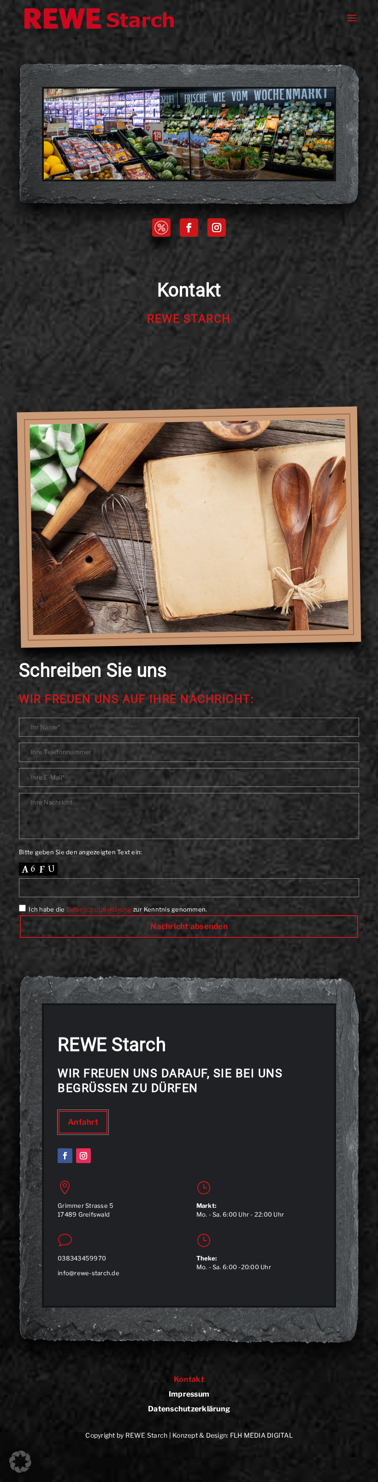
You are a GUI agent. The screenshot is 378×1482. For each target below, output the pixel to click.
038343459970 (82, 1258)
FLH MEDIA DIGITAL (261, 1435)
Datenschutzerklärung (99, 909)
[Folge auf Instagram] (216, 227)
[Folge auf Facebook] (189, 227)
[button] (20, 1461)
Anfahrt (83, 1122)
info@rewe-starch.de (88, 1273)
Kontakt (189, 1380)
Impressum (189, 1394)
